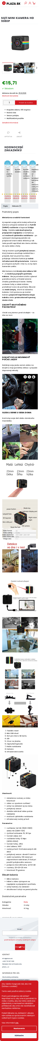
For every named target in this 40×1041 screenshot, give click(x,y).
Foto (26, 902)
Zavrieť (17, 131)
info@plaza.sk (7, 958)
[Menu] (4, 3)
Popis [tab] (5, 206)
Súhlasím (19, 1035)
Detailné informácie (10, 123)
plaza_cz (5, 967)
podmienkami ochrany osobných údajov (20, 940)
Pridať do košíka (26, 103)
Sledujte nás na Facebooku (12, 964)
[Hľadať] (25, 3)
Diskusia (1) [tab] (16, 206)
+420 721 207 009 (8, 961)
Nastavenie (19, 1028)
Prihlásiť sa (20, 947)
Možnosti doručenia (10, 96)
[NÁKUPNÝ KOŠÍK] (34, 3)
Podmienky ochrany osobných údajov (15, 980)
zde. (17, 1023)
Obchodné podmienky (10, 977)
